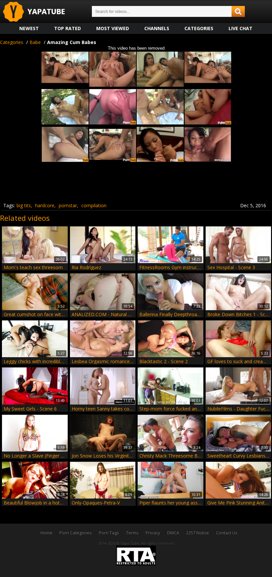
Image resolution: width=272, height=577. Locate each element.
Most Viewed (112, 28)
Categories (198, 28)
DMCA (173, 533)
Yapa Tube (39, 12)
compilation (93, 205)
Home (46, 533)
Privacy (153, 533)
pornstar (68, 205)
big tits (24, 205)
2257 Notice (197, 533)
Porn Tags (109, 533)
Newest (29, 28)
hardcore (44, 205)
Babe (35, 42)
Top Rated (67, 28)
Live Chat (240, 28)
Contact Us (227, 533)
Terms (132, 533)
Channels (156, 28)
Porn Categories (75, 533)
